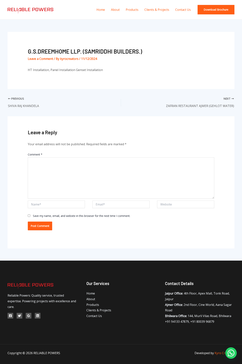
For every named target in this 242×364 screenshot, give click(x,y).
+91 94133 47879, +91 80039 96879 (189, 321)
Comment (35, 154)
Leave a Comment (40, 59)
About (115, 10)
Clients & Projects (156, 10)
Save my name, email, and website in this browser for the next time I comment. (81, 216)
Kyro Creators (224, 353)
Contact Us (183, 10)
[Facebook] (10, 316)
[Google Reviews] (28, 316)
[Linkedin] (37, 316)
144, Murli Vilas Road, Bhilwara (198, 316)
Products (132, 10)
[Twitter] (19, 316)
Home (100, 10)
